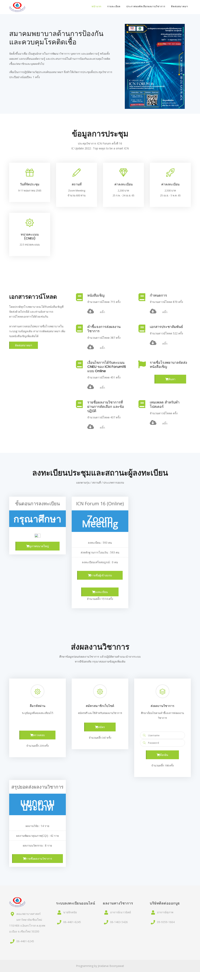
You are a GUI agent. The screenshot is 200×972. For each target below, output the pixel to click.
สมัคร (101, 727)
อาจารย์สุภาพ (165, 912)
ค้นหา (171, 379)
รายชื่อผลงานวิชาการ (39, 858)
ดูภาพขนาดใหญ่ (39, 546)
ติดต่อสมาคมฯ (179, 6)
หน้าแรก (96, 6)
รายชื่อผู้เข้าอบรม (101, 575)
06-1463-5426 (119, 922)
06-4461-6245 (25, 941)
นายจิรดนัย (70, 912)
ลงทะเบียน (101, 592)
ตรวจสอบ (39, 735)
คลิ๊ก (102, 312)
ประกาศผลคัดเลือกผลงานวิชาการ (145, 6)
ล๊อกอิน (164, 755)
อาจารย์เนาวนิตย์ (120, 912)
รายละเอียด (114, 6)
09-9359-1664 (166, 922)
